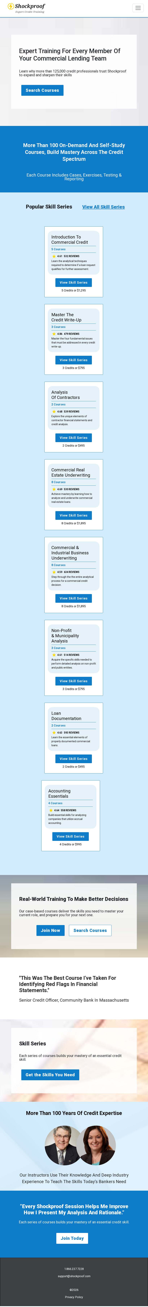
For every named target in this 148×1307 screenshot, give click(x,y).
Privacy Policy (74, 1297)
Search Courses (42, 90)
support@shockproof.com (74, 1276)
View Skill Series (73, 282)
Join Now (50, 930)
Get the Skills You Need (50, 1074)
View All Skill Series (103, 207)
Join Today (72, 1238)
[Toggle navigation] (138, 8)
